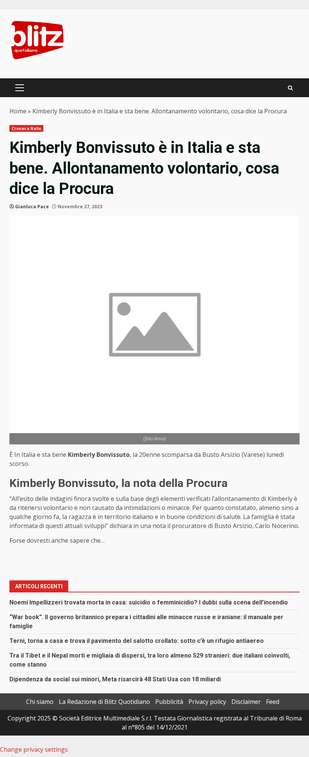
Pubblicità (169, 701)
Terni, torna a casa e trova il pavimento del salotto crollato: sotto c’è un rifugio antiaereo (136, 640)
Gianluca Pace (32, 206)
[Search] (290, 88)
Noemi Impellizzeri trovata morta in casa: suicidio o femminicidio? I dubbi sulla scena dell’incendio (148, 602)
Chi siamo (40, 701)
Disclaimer (246, 701)
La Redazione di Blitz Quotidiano (104, 701)
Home (17, 111)
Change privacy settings (34, 749)
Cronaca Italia (26, 128)
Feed (272, 701)
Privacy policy (207, 701)
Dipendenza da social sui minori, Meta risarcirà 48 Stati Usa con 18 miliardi (115, 679)
